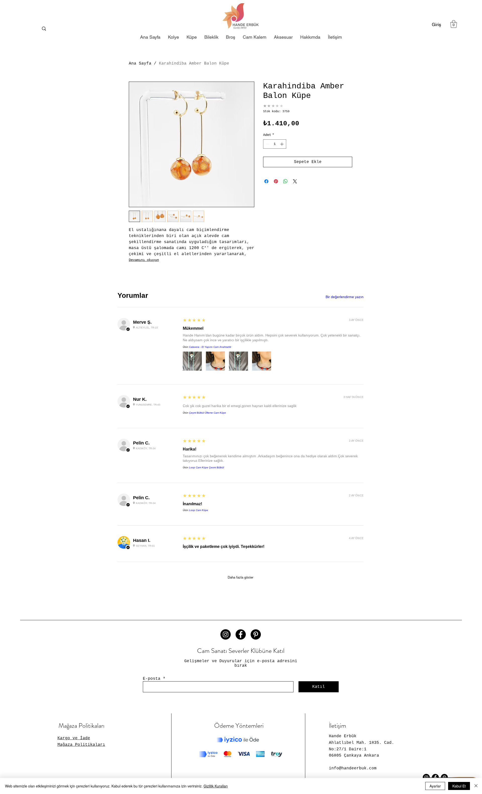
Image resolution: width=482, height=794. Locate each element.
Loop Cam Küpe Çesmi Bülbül (206, 467)
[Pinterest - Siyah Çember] (256, 634)
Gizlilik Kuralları (216, 785)
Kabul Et (459, 785)
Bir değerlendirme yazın (345, 297)
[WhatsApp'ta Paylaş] (285, 181)
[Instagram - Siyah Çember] (225, 634)
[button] (453, 24)
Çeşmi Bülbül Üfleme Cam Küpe (207, 412)
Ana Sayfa (140, 63)
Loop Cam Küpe (198, 510)
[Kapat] (476, 786)
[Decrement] (267, 144)
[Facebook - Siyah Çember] (240, 634)
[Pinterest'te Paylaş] (276, 181)
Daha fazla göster (240, 577)
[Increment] (282, 144)
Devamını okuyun (144, 260)
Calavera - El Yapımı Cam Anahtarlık (210, 347)
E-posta (151, 679)
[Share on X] (295, 181)
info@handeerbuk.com (353, 768)
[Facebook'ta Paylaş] (266, 181)
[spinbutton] (274, 144)
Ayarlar (435, 785)
